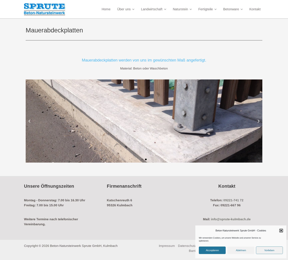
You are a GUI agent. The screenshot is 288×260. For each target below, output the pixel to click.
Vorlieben (269, 250)
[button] (281, 230)
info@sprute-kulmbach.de (231, 219)
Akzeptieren (212, 250)
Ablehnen (241, 250)
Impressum (167, 246)
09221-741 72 (233, 200)
